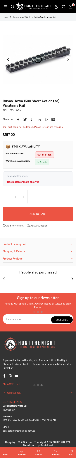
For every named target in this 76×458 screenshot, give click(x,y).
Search (38, 454)
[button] (5, 6)
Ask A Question (39, 225)
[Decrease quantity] (7, 197)
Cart (71, 454)
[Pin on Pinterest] (32, 119)
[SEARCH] (12, 6)
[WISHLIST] (63, 6)
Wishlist (56, 454)
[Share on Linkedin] (39, 119)
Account (22, 454)
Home (5, 17)
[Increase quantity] (23, 197)
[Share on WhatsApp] (46, 119)
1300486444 (9, 409)
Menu (5, 454)
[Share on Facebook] (18, 119)
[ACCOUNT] (56, 6)
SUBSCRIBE (62, 319)
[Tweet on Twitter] (25, 119)
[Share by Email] (53, 119)
